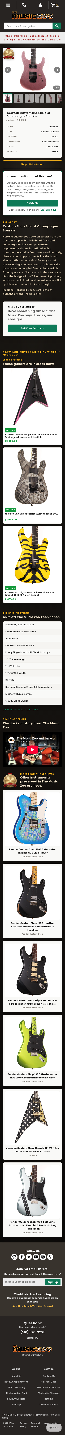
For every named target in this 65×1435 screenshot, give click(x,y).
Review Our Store (16, 1398)
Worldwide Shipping (48, 1393)
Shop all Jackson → (33, 164)
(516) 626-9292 (48, 209)
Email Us (32, 1337)
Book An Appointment (16, 1381)
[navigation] (8, 5)
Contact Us (49, 1376)
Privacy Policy (23, 1425)
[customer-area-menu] (40, 5)
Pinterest (50, 1257)
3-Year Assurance (48, 1404)
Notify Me (32, 203)
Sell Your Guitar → (32, 328)
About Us (16, 1376)
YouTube (36, 1257)
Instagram (43, 1257)
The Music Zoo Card (16, 1393)
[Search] (57, 26)
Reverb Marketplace (14, 1257)
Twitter (29, 1257)
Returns (49, 1398)
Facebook (22, 1257)
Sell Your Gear (48, 1381)
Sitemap (16, 1404)
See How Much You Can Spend (32, 1306)
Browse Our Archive (32, 1354)
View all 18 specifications (20, 709)
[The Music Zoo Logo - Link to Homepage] (32, 15)
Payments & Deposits (48, 1387)
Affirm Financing (16, 1387)
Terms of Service (35, 1425)
